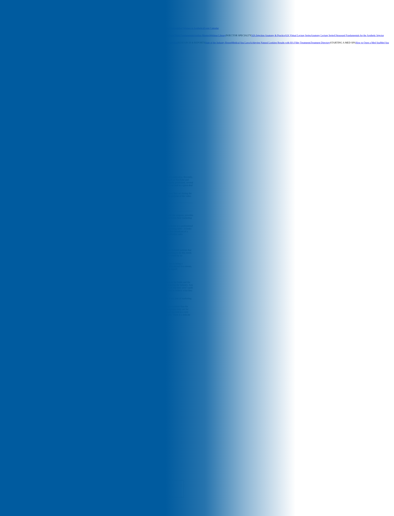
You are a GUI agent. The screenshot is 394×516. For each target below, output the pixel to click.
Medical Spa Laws (241, 42)
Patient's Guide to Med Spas (18, 45)
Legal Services (170, 42)
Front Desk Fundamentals (181, 35)
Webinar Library (218, 35)
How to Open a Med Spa (368, 42)
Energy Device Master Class (155, 35)
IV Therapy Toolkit (68, 42)
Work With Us (21, 60)
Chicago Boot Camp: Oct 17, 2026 (104, 28)
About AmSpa (7, 60)
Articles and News (9, 52)
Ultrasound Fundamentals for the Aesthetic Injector (359, 35)
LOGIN (4, 62)
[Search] (2, 5)
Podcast (36, 52)
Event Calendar (211, 28)
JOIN (11, 62)
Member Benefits (8, 21)
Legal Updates (98, 42)
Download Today (135, 208)
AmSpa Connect (99, 21)
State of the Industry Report (218, 42)
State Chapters (44, 21)
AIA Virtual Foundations (129, 35)
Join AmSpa (15, 5)
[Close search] (35, 9)
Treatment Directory (320, 42)
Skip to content (7, 89)
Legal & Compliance (28, 92)
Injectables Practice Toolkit (46, 42)
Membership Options (27, 21)
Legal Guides (84, 42)
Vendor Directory (145, 42)
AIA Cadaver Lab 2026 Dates (154, 28)
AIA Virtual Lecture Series (298, 35)
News (64, 92)
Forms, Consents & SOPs (20, 42)
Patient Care (75, 92)
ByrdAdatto (147, 322)
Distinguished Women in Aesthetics (186, 28)
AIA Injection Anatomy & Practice (268, 35)
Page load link (7, 511)
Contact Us (33, 60)
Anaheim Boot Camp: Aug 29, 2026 (17, 35)
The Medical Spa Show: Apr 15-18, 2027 (20, 28)
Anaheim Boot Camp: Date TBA (71, 28)
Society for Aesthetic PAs (63, 21)
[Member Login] (7, 5)
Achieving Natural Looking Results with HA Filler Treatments (280, 42)
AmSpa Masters (202, 35)
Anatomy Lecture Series (322, 35)
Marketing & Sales (50, 92)
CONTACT (20, 62)
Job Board (158, 42)
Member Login (83, 21)
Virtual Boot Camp (108, 35)
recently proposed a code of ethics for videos (83, 309)
